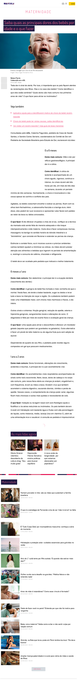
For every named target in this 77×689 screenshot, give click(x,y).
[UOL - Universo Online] (15, 4)
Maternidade (38, 11)
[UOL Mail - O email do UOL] (63, 4)
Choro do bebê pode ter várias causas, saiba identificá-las (38, 121)
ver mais (37, 669)
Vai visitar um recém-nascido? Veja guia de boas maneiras (38, 126)
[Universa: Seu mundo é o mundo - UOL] (9, 4)
